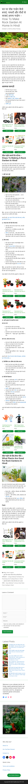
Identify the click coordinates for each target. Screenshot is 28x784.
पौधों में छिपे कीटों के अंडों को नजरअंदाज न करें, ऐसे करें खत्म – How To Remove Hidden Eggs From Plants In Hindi (17, 674)
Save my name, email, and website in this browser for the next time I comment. (14, 625)
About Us (5, 745)
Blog (5, 572)
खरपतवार (7, 400)
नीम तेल (12, 392)
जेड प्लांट (7, 496)
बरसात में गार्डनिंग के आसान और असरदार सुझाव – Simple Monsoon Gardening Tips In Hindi (17, 652)
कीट (16, 390)
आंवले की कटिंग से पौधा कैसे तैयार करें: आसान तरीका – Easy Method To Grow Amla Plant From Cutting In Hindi (13, 583)
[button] (14, 775)
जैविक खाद (12, 96)
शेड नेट (24, 397)
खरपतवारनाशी (23, 402)
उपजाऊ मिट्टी (12, 246)
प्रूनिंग (7, 388)
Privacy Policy (6, 770)
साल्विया (21, 498)
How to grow (10, 572)
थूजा (18, 498)
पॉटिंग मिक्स (11, 95)
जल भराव (19, 263)
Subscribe (8, 726)
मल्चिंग (14, 402)
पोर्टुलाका (17, 98)
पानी (15, 379)
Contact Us (6, 753)
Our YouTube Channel (9, 749)
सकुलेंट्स (10, 98)
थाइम (13, 98)
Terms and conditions (9, 766)
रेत (6, 95)
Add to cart (8, 130)
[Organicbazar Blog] (5, 2)
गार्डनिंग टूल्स (8, 103)
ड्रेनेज (7, 232)
